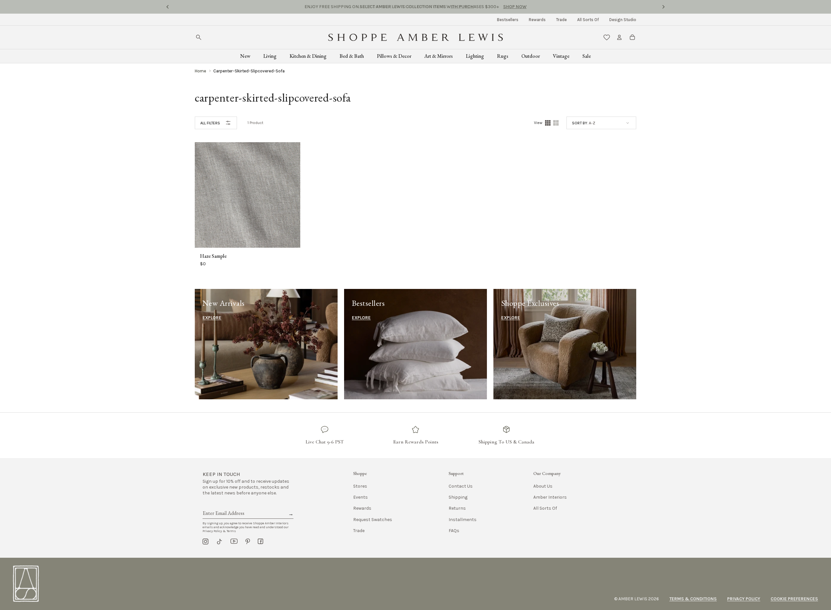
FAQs (454, 530)
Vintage (561, 56)
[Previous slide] (167, 7)
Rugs (502, 56)
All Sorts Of (588, 20)
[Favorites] (606, 37)
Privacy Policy (743, 599)
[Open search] (199, 37)
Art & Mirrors (438, 56)
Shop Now (462, 6)
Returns (457, 508)
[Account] (619, 37)
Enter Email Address (223, 506)
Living (270, 56)
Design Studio (622, 20)
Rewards (537, 20)
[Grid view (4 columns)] (548, 123)
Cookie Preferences (794, 599)
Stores (360, 486)
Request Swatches (372, 519)
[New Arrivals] (266, 344)
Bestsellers (507, 20)
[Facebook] (260, 541)
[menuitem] (507, 20)
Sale (586, 56)
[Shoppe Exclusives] (564, 344)
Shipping (458, 497)
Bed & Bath (352, 56)
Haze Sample (213, 256)
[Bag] (632, 37)
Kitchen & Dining (308, 56)
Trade (561, 20)
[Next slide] (663, 7)
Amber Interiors (550, 497)
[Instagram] (205, 541)
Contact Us (461, 486)
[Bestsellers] (415, 344)
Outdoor (530, 56)
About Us (542, 486)
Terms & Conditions (693, 599)
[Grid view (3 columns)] (556, 123)
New (245, 56)
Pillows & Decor (394, 56)
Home (200, 71)
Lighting (475, 56)
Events (360, 497)
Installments (463, 519)
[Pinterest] (247, 541)
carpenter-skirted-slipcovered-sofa (249, 71)
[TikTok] (219, 541)
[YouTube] (234, 541)
